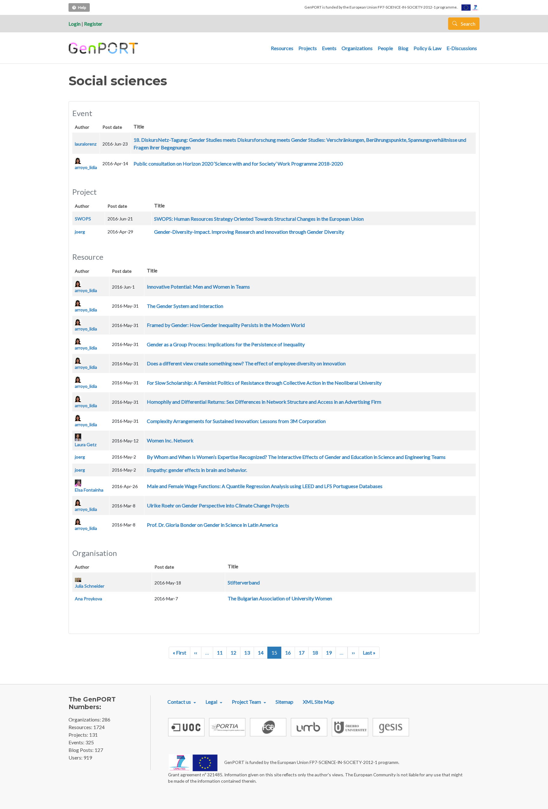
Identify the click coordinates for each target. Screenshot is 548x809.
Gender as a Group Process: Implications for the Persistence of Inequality (226, 344)
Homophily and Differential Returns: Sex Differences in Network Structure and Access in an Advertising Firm (264, 402)
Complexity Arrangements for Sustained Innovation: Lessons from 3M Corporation (236, 421)
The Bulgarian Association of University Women (280, 598)
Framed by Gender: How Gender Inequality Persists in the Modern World (226, 325)
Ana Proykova (88, 598)
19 (329, 652)
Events (329, 48)
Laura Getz (85, 444)
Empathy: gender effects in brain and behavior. (197, 470)
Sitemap (284, 702)
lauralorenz (85, 144)
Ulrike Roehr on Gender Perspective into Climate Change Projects (218, 505)
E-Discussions (462, 48)
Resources (282, 48)
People (385, 48)
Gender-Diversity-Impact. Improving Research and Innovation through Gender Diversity (249, 232)
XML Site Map (318, 702)
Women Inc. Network (170, 440)
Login (74, 24)
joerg (80, 231)
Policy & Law (427, 48)
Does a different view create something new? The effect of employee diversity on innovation (246, 363)
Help (82, 7)
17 (301, 652)
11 (220, 652)
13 (247, 652)
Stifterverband (244, 582)
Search (467, 24)
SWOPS (83, 218)
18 (315, 652)
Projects (307, 48)
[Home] (104, 48)
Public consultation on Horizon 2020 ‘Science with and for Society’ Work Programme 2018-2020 (238, 163)
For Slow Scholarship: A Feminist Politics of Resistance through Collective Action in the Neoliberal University (264, 383)
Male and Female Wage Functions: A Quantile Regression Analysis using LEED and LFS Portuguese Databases (264, 486)
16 (288, 652)
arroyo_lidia (86, 167)
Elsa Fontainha (89, 490)
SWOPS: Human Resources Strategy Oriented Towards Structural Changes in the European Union (259, 219)
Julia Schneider (89, 586)
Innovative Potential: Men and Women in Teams (198, 287)
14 (261, 652)
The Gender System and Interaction (185, 306)
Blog (403, 48)
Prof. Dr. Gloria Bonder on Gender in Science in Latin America (212, 525)
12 (233, 652)
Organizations (357, 48)
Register (93, 24)
